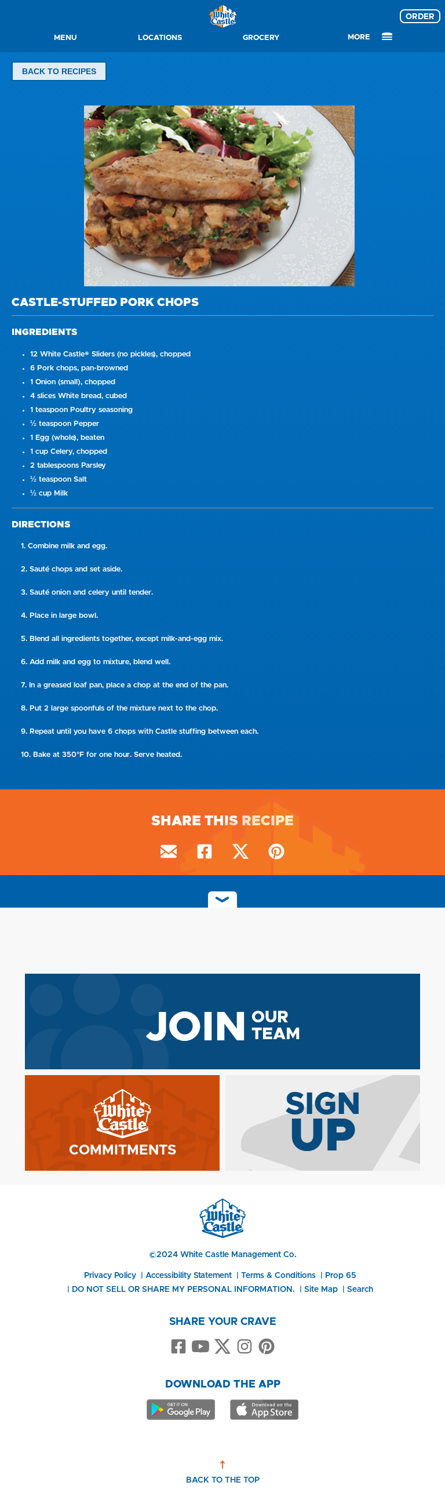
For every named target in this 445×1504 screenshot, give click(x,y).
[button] (222, 197)
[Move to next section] (222, 899)
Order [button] (420, 16)
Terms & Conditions (278, 1275)
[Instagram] (245, 1347)
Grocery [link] (261, 37)
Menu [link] (65, 37)
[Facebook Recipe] (205, 853)
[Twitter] (222, 1347)
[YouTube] (200, 1347)
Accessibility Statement (188, 1275)
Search (360, 1288)
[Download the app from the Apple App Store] (264, 1409)
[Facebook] (178, 1347)
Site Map (321, 1288)
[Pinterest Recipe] (276, 853)
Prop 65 (340, 1275)
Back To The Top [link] (223, 1479)
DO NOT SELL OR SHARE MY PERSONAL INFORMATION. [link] (183, 1288)
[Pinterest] (267, 1347)
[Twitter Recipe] (240, 853)
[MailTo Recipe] (169, 853)
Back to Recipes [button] (59, 71)
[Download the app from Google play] (181, 1409)
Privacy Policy (110, 1275)
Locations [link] (160, 37)
